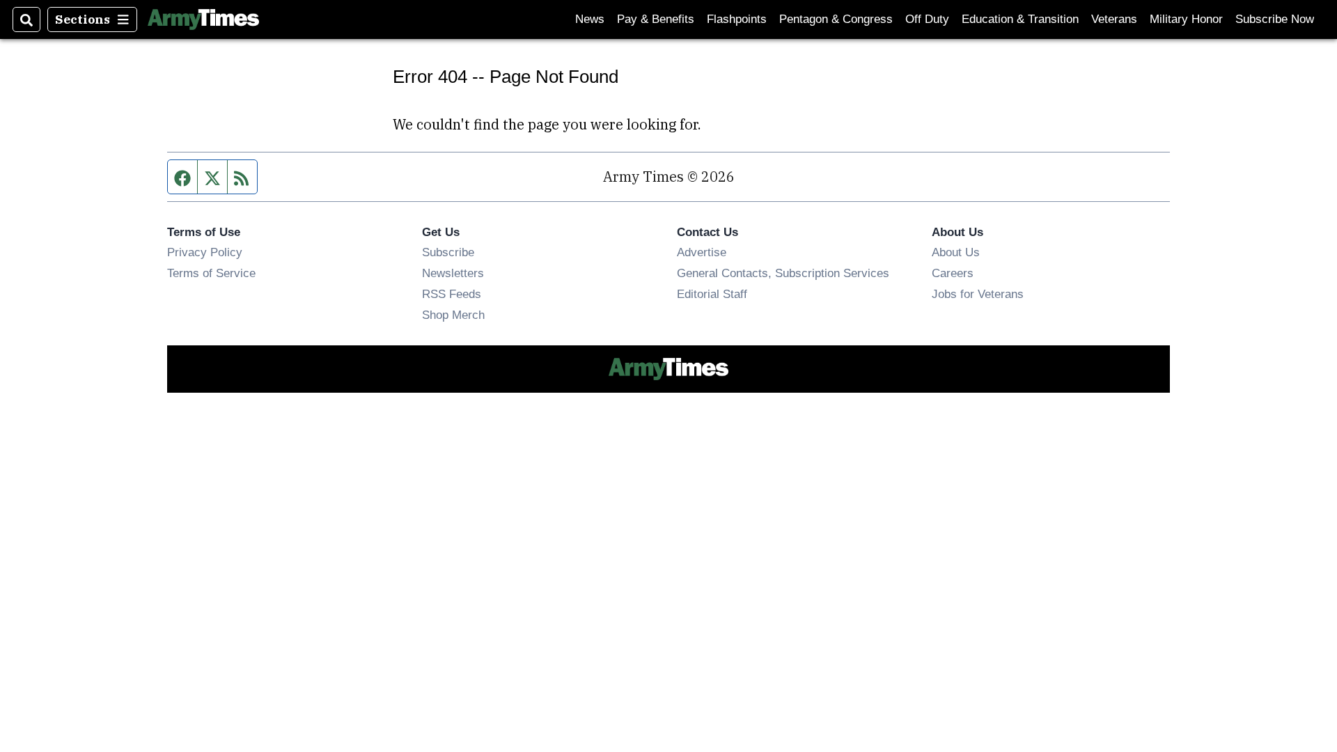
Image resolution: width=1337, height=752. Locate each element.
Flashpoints (737, 19)
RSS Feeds (451, 294)
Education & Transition (1020, 19)
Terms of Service (211, 273)
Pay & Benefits (655, 19)
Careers (953, 273)
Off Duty (927, 19)
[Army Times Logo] (203, 19)
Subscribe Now (1274, 19)
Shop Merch (453, 315)
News (589, 19)
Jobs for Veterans (978, 294)
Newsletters (453, 273)
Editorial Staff (712, 294)
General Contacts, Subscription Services (783, 273)
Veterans (1114, 19)
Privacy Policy (204, 252)
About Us (956, 252)
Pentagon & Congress (836, 19)
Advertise (701, 252)
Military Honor (1186, 19)
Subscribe (448, 252)
